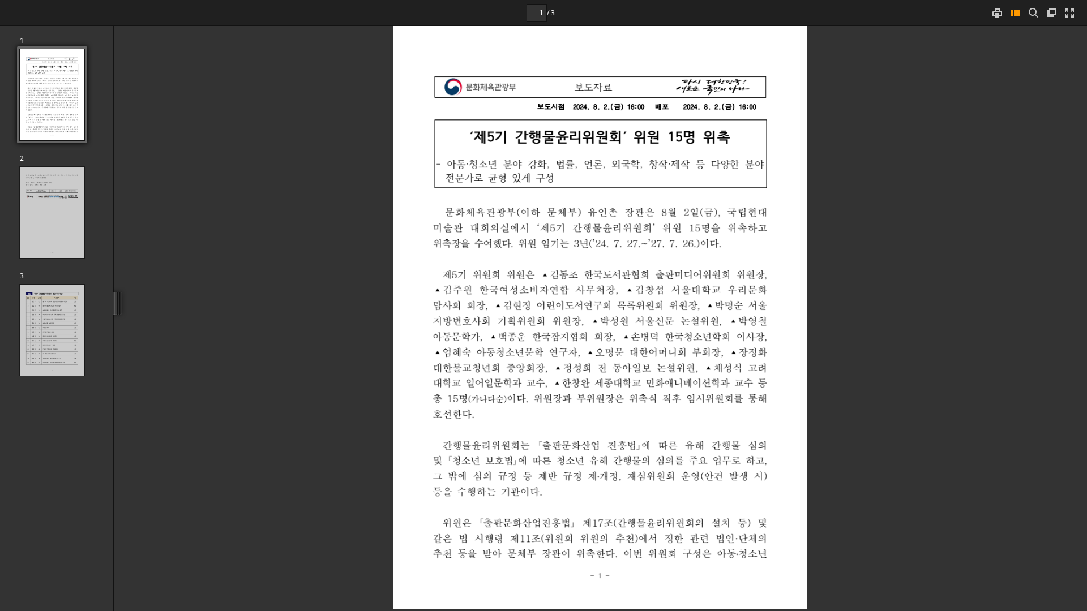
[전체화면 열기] (1069, 12)
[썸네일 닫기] (1015, 12)
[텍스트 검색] (1033, 12)
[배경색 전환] (1051, 12)
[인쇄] (997, 12)
